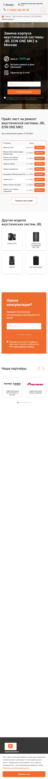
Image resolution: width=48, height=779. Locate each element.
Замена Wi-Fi (8, 179)
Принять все (24, 774)
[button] (39, 368)
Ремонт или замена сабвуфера (10, 190)
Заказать (39, 147)
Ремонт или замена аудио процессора (13, 153)
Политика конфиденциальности (16, 768)
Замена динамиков (10, 169)
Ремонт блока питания (12, 185)
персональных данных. (28, 99)
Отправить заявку (24, 92)
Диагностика (8, 147)
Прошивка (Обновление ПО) (14, 174)
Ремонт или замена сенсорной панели (10, 158)
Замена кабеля (9, 164)
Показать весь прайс (24, 201)
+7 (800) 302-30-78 (18, 10)
